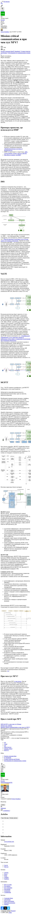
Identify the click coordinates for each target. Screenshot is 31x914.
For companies (8, 887)
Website (3, 782)
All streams (6, 1)
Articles (6, 872)
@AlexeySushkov (16, 799)
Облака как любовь (6, 725)
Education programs (9, 903)
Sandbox (6, 879)
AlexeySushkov (5, 32)
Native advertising (9, 901)
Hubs (5, 875)
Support (13, 911)
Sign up (6, 867)
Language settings (6, 911)
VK (11, 782)
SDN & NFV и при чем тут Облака (11, 724)
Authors (6, 877)
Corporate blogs (8, 898)
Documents (7, 889)
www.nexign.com (9, 841)
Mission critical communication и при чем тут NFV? (15, 727)
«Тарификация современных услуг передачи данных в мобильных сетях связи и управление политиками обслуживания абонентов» (15, 338)
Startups (6, 904)
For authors (7, 886)
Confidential (7, 892)
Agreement (7, 891)
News (5, 874)
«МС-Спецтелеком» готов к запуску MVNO (16, 152)
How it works (8, 884)
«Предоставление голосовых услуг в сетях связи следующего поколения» (14, 239)
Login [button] (2, 10)
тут (8, 671)
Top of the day (5, 818)
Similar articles (13, 818)
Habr (10, 912)
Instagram (7, 782)
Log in (6, 865)
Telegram (3, 808)
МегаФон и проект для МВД (12, 155)
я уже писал (17, 681)
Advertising (7, 899)
